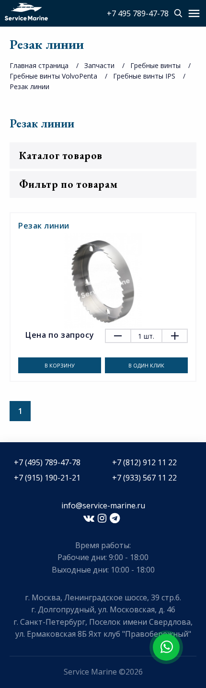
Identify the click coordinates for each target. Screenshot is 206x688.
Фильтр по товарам (68, 184)
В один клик (146, 365)
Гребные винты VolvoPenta (53, 75)
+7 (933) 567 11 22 (144, 477)
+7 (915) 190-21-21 (47, 477)
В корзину (60, 365)
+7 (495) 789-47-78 (47, 462)
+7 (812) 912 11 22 (144, 462)
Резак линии (29, 86)
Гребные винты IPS (144, 75)
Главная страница (39, 65)
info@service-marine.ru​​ (103, 505)
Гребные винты (155, 65)
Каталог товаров (61, 155)
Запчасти (99, 65)
